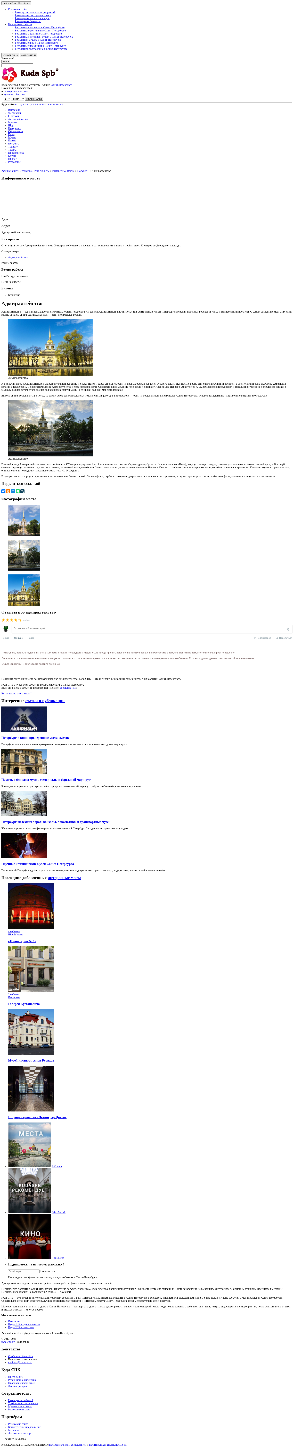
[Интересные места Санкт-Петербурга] (29, 1166)
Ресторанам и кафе (19, 1409)
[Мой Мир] (13, 491)
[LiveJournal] (22, 491)
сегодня (19, 104)
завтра (28, 104)
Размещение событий (20, 1400)
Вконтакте (14, 1321)
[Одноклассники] (8, 491)
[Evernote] (18, 491)
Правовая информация (21, 1383)
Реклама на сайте (18, 1423)
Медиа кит (14, 1430)
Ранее (31, 637)
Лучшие (18, 637)
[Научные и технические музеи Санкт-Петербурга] (24, 857)
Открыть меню (10, 55)
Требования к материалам (23, 1403)
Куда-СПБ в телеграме (21, 1327)
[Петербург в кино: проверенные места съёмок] (24, 731)
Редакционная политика (22, 1379)
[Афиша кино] (29, 1257)
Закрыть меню (28, 55)
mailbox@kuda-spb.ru (20, 1362)
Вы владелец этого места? (16, 693)
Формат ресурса (17, 1386)
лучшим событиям (14, 94)
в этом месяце (55, 104)
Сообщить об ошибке (20, 1356)
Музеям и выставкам (20, 1406)
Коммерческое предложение (24, 1427)
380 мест (57, 1166)
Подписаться (47, 1271)
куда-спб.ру (8, 1341)
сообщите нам (68, 687)
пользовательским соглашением (67, 1444)
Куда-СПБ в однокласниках (24, 1324)
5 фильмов (58, 1257)
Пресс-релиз (15, 1376)
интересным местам (16, 91)
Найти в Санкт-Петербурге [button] (16, 3)
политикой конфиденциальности (108, 1444)
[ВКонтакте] (3, 491)
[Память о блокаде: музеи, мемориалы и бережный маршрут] (24, 773)
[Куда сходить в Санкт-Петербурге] (38, 81)
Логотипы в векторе (20, 1433)
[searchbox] (147, 62)
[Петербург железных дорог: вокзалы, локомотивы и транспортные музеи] (24, 815)
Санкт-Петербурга (61, 84)
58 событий (59, 1212)
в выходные (40, 104)
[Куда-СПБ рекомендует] (29, 1212)
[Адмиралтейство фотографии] (147, 521)
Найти (6, 61)
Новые (5, 637)
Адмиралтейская (18, 257)
